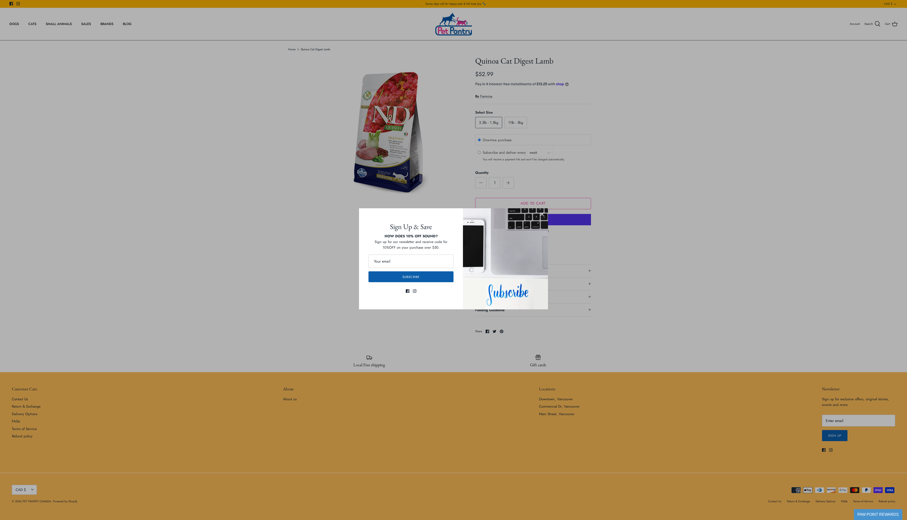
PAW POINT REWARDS (878, 514)
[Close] (542, 214)
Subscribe (410, 277)
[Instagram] (414, 291)
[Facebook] (407, 291)
